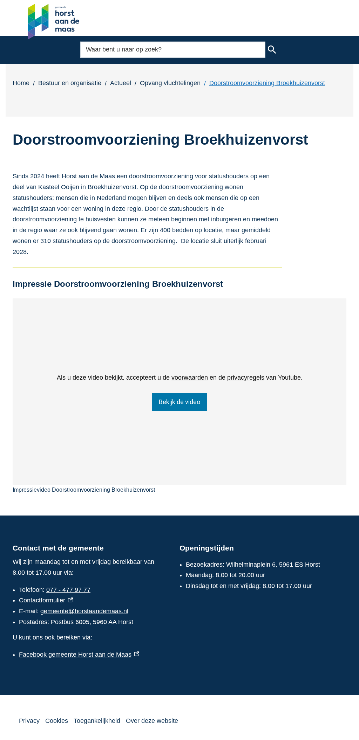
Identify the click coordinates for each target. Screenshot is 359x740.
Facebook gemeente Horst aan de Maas (79, 654)
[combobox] (173, 49)
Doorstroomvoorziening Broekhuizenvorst (267, 83)
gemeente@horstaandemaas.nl (84, 611)
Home (21, 83)
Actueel (120, 83)
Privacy (29, 720)
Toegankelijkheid (97, 720)
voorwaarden (189, 377)
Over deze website (152, 720)
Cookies (56, 720)
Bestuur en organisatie (69, 83)
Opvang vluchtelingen (170, 83)
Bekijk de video (179, 402)
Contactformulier (46, 600)
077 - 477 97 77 (68, 589)
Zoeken (272, 50)
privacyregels (245, 377)
